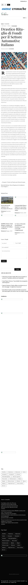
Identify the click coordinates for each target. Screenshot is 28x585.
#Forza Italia (4, 478)
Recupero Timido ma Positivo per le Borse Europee (13, 182)
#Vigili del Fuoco (11, 483)
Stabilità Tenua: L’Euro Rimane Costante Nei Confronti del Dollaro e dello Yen (7, 226)
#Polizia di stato (11, 481)
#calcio (24, 472)
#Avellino (4, 472)
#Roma (24, 481)
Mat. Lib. (3, 485)
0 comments (14, 25)
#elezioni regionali (16, 476)
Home (2, 23)
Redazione (3, 211)
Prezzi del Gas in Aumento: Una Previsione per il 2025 (6, 207)
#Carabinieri (11, 474)
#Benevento (17, 472)
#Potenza (18, 481)
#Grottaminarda (13, 478)
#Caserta (18, 474)
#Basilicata (10, 472)
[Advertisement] (14, 351)
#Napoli (3, 481)
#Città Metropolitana (6, 476)
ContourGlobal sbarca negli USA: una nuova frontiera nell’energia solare (20, 208)
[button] (2, 5)
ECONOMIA (7, 23)
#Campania (4, 474)
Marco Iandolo (20, 483)
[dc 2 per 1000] (14, 379)
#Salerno (4, 483)
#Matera (20, 478)
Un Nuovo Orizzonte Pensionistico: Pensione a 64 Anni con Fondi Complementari (20, 227)
